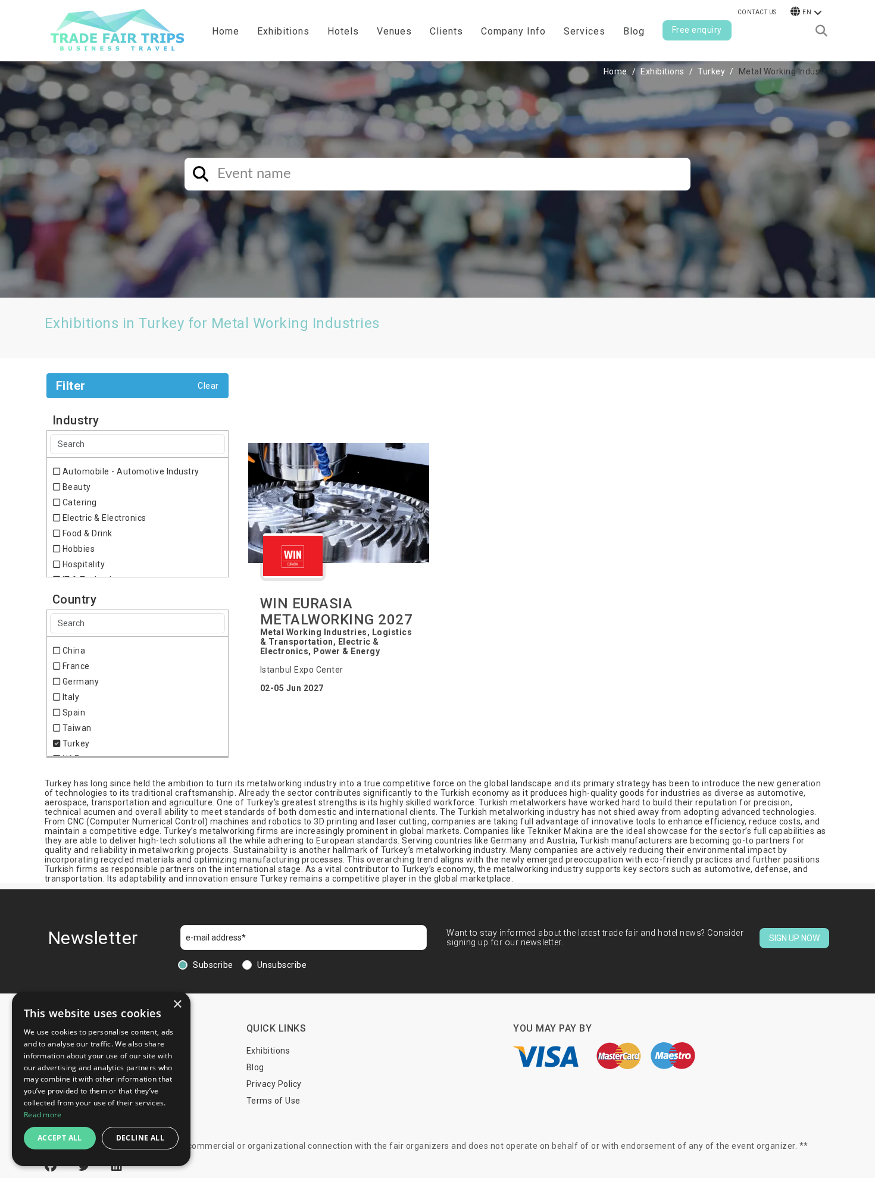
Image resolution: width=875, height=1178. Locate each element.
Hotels (343, 31)
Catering (78, 502)
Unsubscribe (282, 965)
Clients (446, 31)
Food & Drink (86, 533)
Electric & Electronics (103, 518)
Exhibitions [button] (283, 31)
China (72, 650)
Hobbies (77, 549)
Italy (69, 697)
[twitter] (85, 1166)
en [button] (806, 12)
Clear (208, 385)
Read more (43, 1115)
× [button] (177, 1004)
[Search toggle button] (821, 31)
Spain (72, 712)
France (75, 666)
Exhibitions (662, 71)
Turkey (711, 71)
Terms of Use (273, 1100)
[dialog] (101, 1079)
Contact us (757, 12)
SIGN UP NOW (794, 938)
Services (584, 31)
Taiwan (76, 728)
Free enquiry (697, 30)
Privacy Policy (274, 1084)
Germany (79, 681)
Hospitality (82, 564)
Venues (394, 31)
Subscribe (213, 965)
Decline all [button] (140, 1138)
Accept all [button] (60, 1138)
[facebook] (52, 1166)
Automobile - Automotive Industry (129, 471)
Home (225, 31)
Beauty (75, 487)
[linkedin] (117, 1166)
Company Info (513, 31)
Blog (634, 31)
